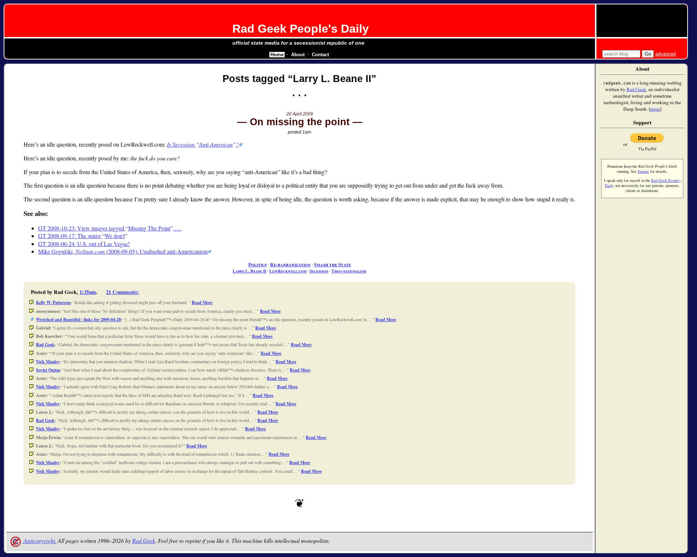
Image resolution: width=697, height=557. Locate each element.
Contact (320, 54)
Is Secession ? (203, 144)
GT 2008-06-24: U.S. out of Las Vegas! (84, 243)
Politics (257, 264)
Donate (643, 171)
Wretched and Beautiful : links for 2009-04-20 (78, 319)
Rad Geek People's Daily (300, 28)
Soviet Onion (48, 370)
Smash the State (332, 264)
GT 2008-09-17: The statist (81, 235)
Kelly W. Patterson (53, 302)
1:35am (88, 292)
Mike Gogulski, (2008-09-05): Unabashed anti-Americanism (123, 251)
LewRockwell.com (287, 271)
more (655, 109)
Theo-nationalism (348, 271)
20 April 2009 (299, 113)
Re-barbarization (290, 264)
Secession (319, 271)
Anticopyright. (39, 540)
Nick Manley (48, 362)
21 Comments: (122, 292)
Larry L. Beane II (249, 271)
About (298, 54)
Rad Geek (45, 344)
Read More (202, 302)
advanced (665, 54)
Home (277, 54)
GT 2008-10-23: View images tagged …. (110, 228)
